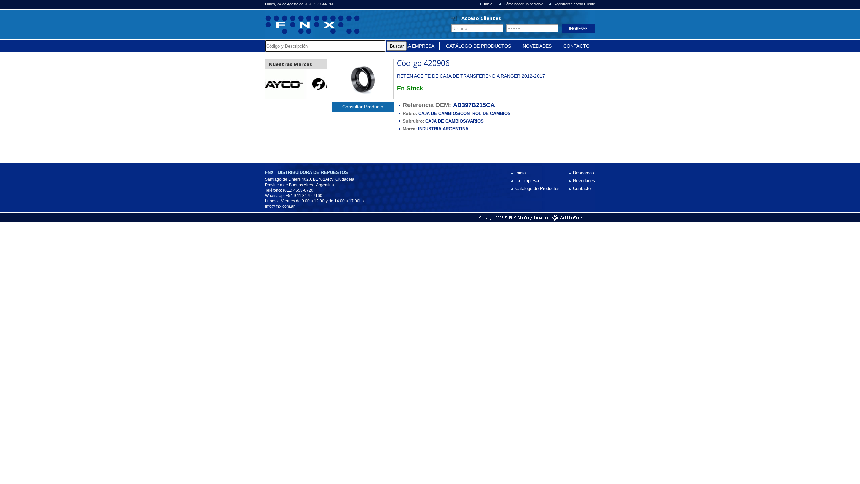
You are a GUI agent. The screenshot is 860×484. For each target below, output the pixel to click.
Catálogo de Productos (478, 46)
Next (317, 84)
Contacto (576, 46)
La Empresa (419, 46)
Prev (274, 84)
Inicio (488, 4)
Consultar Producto (362, 106)
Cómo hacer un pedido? (523, 4)
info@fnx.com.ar (280, 206)
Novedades (537, 46)
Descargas (583, 172)
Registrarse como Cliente (574, 4)
